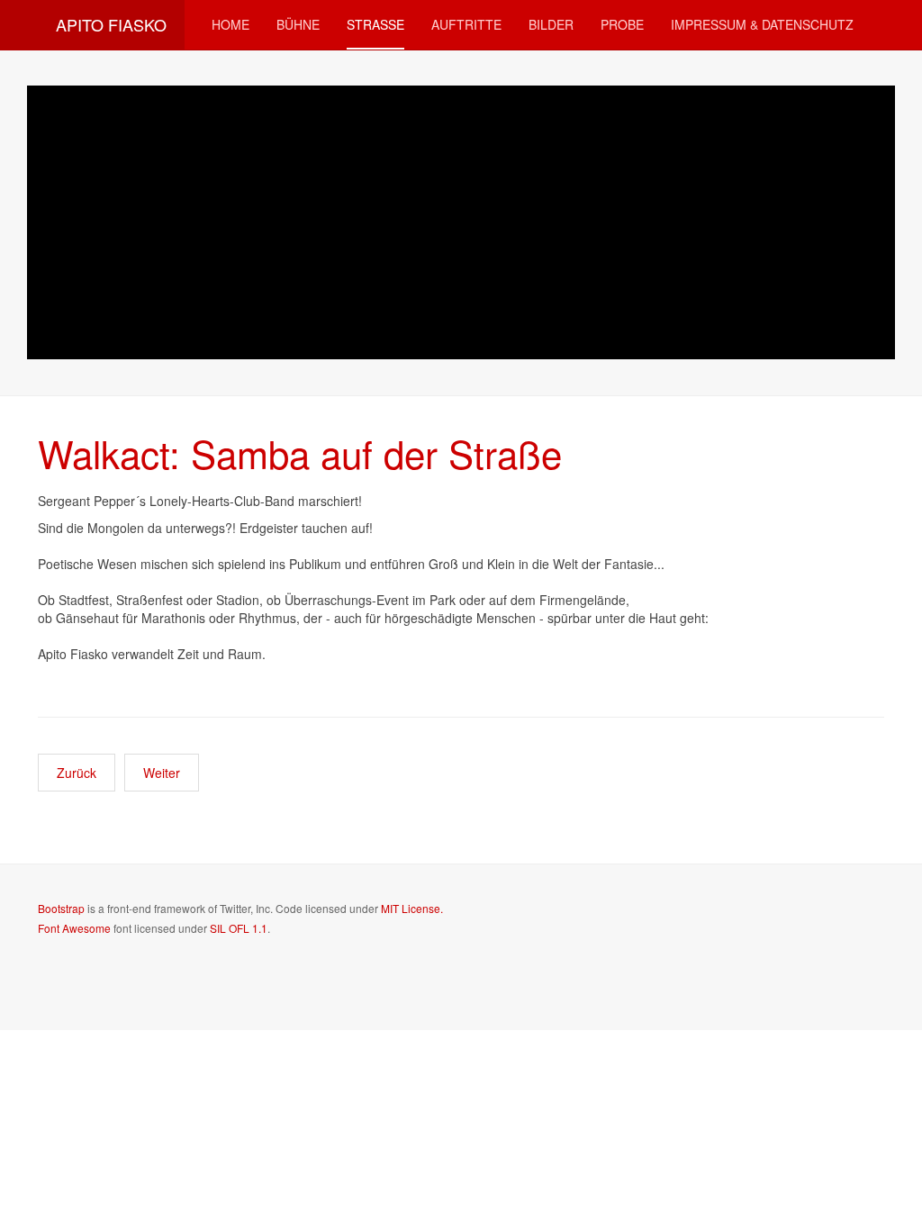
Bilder (551, 24)
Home (230, 24)
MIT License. (412, 908)
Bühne (298, 24)
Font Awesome (74, 928)
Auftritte (466, 24)
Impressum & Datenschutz (762, 24)
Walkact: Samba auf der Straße (300, 453)
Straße (375, 24)
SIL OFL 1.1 (238, 928)
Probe (622, 24)
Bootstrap (61, 908)
